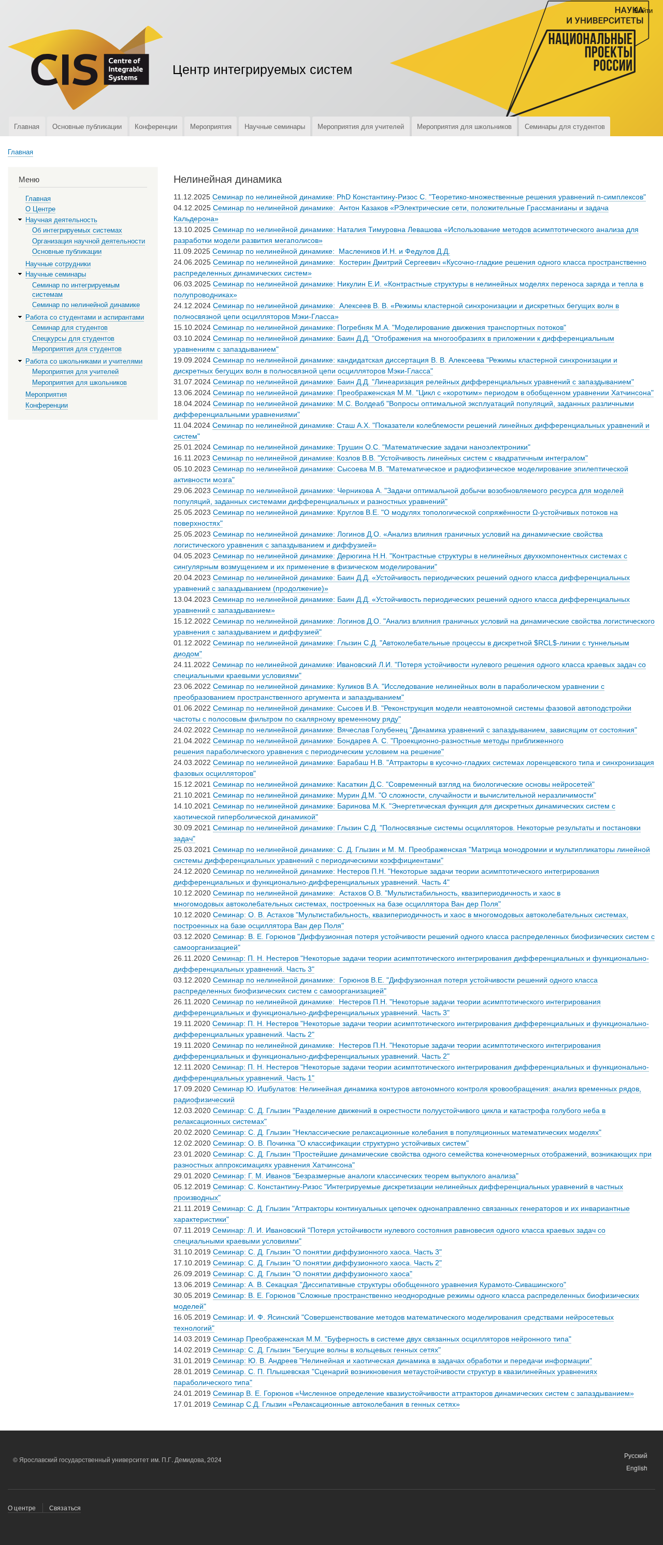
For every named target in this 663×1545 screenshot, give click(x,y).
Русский (635, 1454)
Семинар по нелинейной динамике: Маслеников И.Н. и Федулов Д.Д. (331, 251)
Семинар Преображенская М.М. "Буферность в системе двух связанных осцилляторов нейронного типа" (392, 1339)
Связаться (65, 1507)
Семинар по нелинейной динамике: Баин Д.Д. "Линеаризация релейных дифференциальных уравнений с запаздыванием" (423, 382)
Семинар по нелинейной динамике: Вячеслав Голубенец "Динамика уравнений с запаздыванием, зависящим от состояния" (425, 730)
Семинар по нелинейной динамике (86, 305)
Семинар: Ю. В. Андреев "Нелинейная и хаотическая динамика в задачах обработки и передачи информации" (402, 1360)
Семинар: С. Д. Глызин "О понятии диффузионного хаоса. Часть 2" (327, 1263)
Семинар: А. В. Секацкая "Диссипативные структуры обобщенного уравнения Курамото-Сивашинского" (389, 1284)
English (636, 1467)
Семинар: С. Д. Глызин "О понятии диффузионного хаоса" (312, 1273)
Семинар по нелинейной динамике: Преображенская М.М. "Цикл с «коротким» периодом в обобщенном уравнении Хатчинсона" (433, 392)
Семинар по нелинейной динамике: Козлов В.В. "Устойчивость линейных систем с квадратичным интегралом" (400, 458)
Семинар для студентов (70, 327)
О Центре (40, 209)
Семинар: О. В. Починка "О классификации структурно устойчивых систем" (341, 1143)
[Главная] (85, 69)
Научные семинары (274, 126)
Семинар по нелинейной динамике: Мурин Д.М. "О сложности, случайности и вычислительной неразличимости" (404, 795)
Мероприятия (211, 126)
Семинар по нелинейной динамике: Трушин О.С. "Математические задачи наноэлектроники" (371, 447)
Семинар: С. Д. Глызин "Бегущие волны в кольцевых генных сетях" (327, 1350)
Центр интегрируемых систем (262, 68)
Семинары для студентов (565, 126)
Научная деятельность (61, 220)
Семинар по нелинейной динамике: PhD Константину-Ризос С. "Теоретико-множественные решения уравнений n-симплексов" (429, 197)
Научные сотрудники (58, 264)
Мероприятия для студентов (77, 349)
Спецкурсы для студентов (73, 338)
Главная (26, 126)
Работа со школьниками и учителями (83, 361)
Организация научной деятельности (88, 241)
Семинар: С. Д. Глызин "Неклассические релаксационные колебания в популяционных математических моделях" (407, 1132)
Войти (643, 10)
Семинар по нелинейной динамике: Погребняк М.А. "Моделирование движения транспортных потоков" (389, 327)
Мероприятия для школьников (464, 126)
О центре (22, 1507)
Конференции (156, 126)
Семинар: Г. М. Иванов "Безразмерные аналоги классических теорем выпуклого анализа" (365, 1176)
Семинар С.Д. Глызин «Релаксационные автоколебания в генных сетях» (336, 1404)
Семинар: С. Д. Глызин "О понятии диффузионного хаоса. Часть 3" (327, 1252)
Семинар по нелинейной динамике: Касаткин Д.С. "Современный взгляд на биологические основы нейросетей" (404, 784)
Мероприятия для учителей (361, 126)
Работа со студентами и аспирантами (84, 317)
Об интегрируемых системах (77, 230)
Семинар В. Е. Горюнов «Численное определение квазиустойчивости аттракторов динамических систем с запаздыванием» (423, 1393)
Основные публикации (87, 126)
